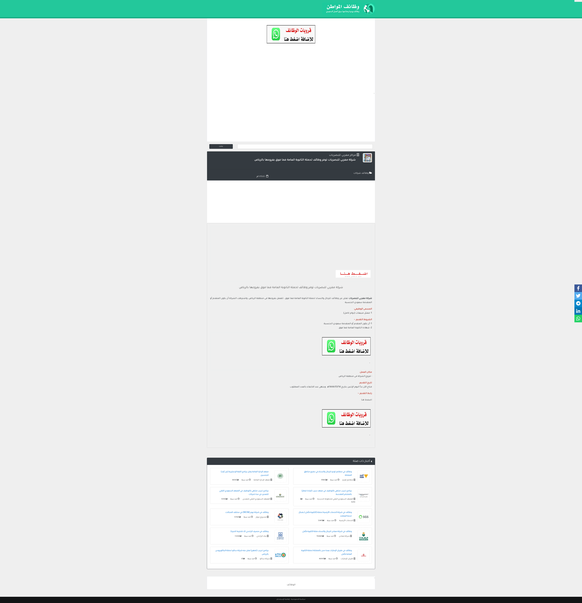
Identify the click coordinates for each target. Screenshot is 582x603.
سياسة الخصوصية (298, 599)
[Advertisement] (291, 70)
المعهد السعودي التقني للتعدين (256, 499)
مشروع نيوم (260, 517)
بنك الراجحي (261, 536)
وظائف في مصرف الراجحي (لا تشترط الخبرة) (250, 532)
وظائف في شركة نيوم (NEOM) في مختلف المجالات (247, 512)
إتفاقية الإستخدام (283, 599)
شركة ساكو (264, 559)
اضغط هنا (366, 400)
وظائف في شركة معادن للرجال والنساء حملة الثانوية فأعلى (327, 532)
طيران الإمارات (346, 559)
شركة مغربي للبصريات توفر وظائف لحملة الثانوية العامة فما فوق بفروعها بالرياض (291, 287)
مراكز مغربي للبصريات (342, 155)
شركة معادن (344, 536)
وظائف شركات (361, 173)
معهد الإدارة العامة (261, 480)
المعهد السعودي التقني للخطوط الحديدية (335, 499)
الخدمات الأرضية (346, 521)
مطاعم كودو (347, 480)
